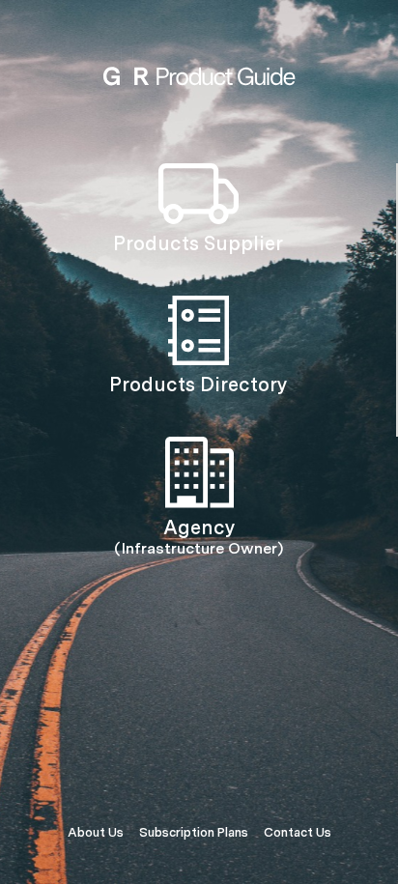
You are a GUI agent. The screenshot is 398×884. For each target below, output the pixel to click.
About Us (96, 832)
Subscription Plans (193, 832)
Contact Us (297, 832)
